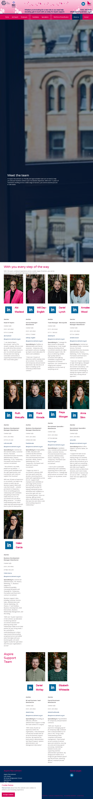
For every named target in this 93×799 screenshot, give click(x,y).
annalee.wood (74, 338)
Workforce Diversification (61, 17)
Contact (86, 17)
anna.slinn (73, 440)
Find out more (6, 788)
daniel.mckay (30, 712)
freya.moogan (52, 441)
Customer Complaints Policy (55, 795)
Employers (24, 17)
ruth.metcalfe (8, 443)
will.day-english (30, 338)
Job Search (15, 17)
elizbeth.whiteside (53, 712)
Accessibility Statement (70, 795)
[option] (46, 179)
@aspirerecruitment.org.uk (12, 339)
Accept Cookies (8, 794)
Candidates (35, 17)
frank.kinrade (30, 443)
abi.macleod (7, 336)
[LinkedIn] (30, 310)
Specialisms (45, 17)
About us (76, 17)
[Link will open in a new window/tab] (6, 4)
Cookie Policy (80, 795)
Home (7, 17)
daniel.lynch (51, 336)
